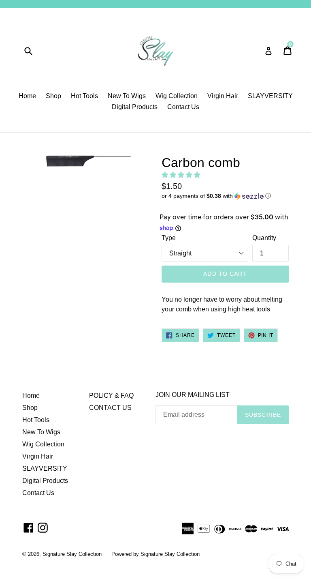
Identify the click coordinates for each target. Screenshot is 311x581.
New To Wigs (127, 95)
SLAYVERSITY (270, 95)
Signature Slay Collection (73, 554)
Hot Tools (84, 95)
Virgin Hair (222, 95)
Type (169, 237)
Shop (53, 95)
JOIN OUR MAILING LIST (193, 394)
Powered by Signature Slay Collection (155, 554)
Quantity (264, 237)
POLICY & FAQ (111, 395)
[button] (182, 175)
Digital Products (135, 106)
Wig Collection (177, 95)
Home (27, 95)
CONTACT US (110, 407)
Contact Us (183, 106)
